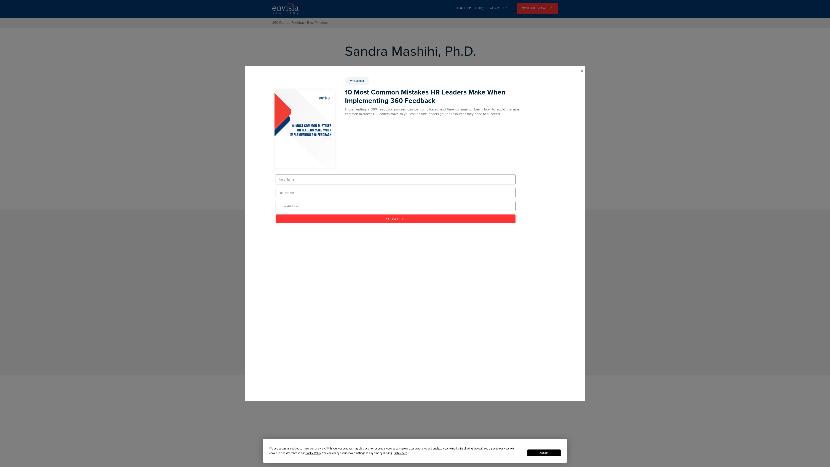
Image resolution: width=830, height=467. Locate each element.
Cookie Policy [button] (313, 453)
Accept (544, 452)
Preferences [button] (400, 453)
